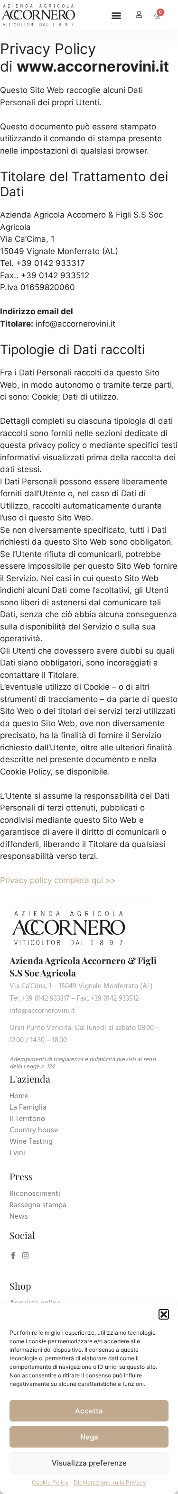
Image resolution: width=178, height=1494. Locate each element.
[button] (164, 1314)
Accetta (89, 1410)
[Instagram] (25, 1255)
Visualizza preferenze (89, 1462)
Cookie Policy (50, 1482)
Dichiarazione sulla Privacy (110, 1482)
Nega (89, 1436)
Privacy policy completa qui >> (58, 880)
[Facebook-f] (13, 1255)
